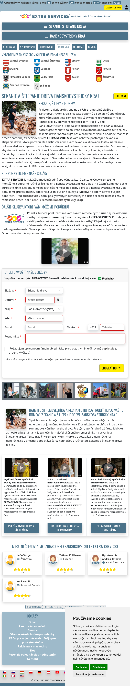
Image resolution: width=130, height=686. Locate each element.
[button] (9, 47)
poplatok (108, 348)
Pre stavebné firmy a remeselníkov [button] (108, 528)
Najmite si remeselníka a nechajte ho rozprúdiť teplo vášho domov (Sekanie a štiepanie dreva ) (76, 412)
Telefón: (72, 327)
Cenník (32, 630)
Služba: (9, 290)
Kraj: (7, 309)
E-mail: (9, 327)
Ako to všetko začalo (32, 626)
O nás (32, 622)
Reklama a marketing (32, 646)
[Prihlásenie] (127, 7)
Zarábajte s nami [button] (113, 7)
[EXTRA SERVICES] (45, 16)
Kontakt (32, 658)
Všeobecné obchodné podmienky (32, 634)
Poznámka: (12, 336)
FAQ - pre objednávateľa (25, 638)
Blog (32, 650)
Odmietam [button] (99, 667)
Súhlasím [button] (81, 667)
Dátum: (9, 300)
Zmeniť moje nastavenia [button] (90, 674)
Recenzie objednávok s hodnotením (32, 654)
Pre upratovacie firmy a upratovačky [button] (65, 528)
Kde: (7, 318)
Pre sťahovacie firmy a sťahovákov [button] (21, 528)
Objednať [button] (121, 96)
